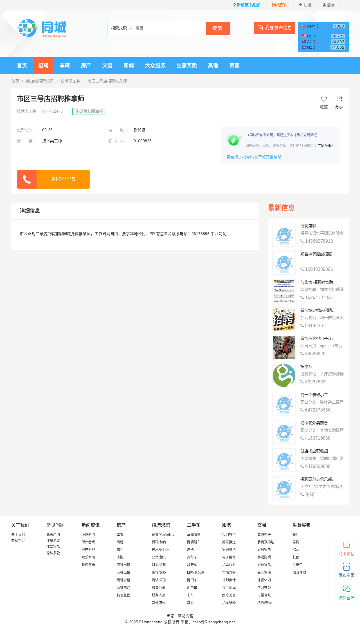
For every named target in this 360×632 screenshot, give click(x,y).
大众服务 (155, 65)
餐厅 (295, 535)
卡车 (190, 595)
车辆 (65, 65)
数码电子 (264, 535)
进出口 (297, 565)
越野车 (192, 565)
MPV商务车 (195, 573)
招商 (295, 550)
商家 (235, 65)
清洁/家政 (159, 580)
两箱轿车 (194, 542)
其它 (190, 603)
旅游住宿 (299, 573)
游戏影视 (264, 557)
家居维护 (229, 550)
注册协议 (53, 541)
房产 (86, 65)
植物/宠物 (264, 603)
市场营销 (229, 573)
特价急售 (123, 595)
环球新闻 (88, 535)
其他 (213, 65)
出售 (120, 535)
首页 (22, 65)
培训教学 (229, 535)
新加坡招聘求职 (40, 81)
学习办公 (264, 588)
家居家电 (264, 550)
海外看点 (88, 542)
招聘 (43, 65)
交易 (107, 65)
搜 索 (217, 28)
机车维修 (229, 603)
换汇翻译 (229, 588)
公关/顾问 (159, 557)
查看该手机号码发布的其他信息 (254, 157)
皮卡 (190, 550)
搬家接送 (229, 542)
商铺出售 (123, 573)
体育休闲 (264, 580)
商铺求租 (123, 580)
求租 (120, 550)
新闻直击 (88, 565)
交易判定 (18, 541)
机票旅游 (229, 565)
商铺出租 (123, 565)
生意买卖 (187, 65)
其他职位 (158, 603)
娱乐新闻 (88, 557)
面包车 (192, 588)
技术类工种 (70, 81)
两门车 (192, 580)
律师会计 (229, 580)
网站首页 (280, 5)
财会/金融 (159, 565)
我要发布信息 (278, 27)
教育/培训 (159, 588)
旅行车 (192, 557)
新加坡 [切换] (248, 5)
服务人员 (158, 595)
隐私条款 (53, 553)
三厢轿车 (194, 535)
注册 (306, 5)
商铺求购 (123, 588)
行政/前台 (159, 542)
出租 (120, 542)
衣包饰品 (264, 565)
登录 (330, 5)
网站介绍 (186, 616)
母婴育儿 (264, 595)
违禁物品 (53, 547)
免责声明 (53, 535)
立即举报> (325, 146)
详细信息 (30, 211)
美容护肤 (264, 573)
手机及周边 (265, 542)
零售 (295, 542)
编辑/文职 (159, 573)
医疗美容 (229, 595)
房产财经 (88, 550)
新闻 (129, 65)
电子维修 (229, 557)
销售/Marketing (163, 535)
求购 (120, 557)
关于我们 (18, 535)
